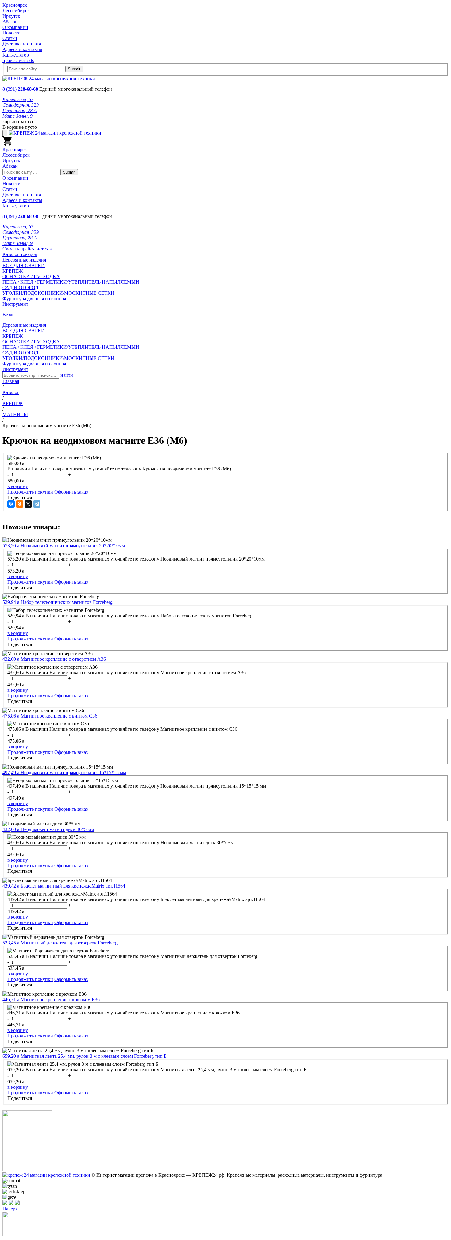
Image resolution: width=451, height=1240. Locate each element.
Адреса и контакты (22, 49)
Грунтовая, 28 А (19, 110)
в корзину (17, 486)
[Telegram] (36, 504)
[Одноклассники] (19, 504)
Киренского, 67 (17, 99)
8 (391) (20, 89)
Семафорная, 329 (20, 105)
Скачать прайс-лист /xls (27, 248)
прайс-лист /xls (18, 60)
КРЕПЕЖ (12, 271)
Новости (11, 32)
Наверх (10, 1208)
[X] (28, 504)
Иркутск (11, 16)
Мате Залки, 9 (17, 116)
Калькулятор (15, 54)
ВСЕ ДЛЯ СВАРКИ (23, 265)
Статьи (9, 38)
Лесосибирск (16, 10)
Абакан (10, 21)
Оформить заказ (71, 491)
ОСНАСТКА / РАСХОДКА (31, 276)
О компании (15, 27)
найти (66, 375)
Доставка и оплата (21, 43)
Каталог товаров (19, 254)
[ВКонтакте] (11, 504)
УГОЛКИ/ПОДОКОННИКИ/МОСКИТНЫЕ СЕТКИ (58, 293)
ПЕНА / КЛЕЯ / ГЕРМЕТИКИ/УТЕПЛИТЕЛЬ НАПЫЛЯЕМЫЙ (70, 282)
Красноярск (14, 5)
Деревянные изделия (24, 259)
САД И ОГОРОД (20, 287)
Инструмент (15, 304)
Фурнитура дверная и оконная (34, 298)
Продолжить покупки (30, 491)
